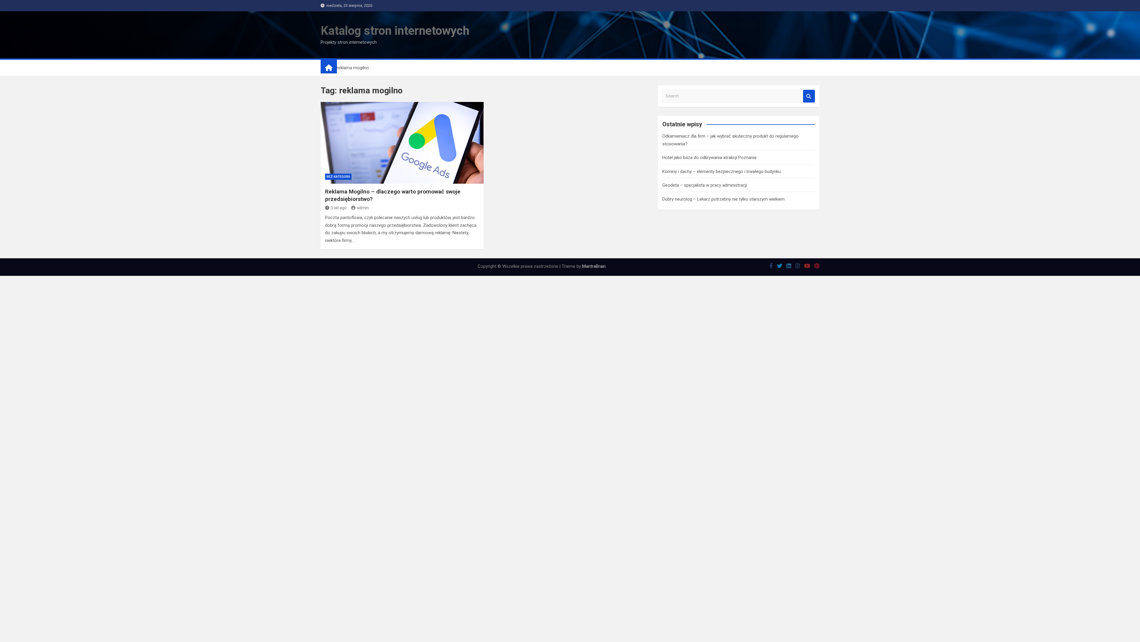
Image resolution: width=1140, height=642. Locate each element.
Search (809, 96)
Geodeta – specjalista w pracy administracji (704, 185)
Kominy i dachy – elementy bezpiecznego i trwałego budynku (721, 171)
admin (363, 207)
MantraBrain (594, 266)
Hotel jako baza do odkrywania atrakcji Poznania (709, 157)
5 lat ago (339, 207)
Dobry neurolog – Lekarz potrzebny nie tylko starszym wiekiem (723, 199)
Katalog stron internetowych (395, 31)
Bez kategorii (338, 177)
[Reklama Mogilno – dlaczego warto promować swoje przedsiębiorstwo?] (402, 142)
